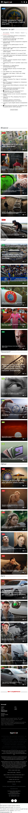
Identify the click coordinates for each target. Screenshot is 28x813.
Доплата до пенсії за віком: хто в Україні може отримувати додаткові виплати (13, 191)
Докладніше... (17, 807)
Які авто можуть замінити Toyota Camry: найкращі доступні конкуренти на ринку (14, 593)
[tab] (6, 32)
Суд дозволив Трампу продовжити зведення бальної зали (15, 42)
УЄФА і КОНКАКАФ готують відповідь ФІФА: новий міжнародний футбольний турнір (13, 303)
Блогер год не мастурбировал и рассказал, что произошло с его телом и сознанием (13, 393)
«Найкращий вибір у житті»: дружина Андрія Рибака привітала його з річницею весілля (13, 21)
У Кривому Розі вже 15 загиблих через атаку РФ (15, 63)
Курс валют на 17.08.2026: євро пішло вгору (12, 145)
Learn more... (17, 810)
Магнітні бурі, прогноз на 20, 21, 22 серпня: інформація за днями (12, 437)
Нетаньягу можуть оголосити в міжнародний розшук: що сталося (12, 100)
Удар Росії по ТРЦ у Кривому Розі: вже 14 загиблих (14, 97)
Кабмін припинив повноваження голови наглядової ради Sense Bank (13, 88)
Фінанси (2, 709)
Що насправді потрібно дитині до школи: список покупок (13, 169)
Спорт (2, 708)
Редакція (14, 784)
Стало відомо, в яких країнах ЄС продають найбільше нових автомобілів (12, 683)
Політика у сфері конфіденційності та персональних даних (14, 786)
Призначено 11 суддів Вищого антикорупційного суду (11, 66)
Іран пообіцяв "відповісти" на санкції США (14, 53)
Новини (2, 706)
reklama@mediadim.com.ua (14, 794)
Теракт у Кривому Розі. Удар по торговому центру (14, 79)
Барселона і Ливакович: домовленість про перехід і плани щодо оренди (14, 325)
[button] (2, 16)
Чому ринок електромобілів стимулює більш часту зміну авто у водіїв (14, 661)
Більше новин (14, 109)
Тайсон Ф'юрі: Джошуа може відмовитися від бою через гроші (13, 346)
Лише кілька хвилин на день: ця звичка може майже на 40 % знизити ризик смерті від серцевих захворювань (13, 367)
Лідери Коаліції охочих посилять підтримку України (15, 94)
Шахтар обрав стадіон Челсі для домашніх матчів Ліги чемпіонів (13, 256)
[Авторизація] (26, 2)
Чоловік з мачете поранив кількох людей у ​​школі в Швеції (15, 60)
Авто (15, 706)
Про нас (2, 715)
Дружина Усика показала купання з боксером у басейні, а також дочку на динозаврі (13, 571)
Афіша (15, 709)
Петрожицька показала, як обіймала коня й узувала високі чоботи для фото (15, 106)
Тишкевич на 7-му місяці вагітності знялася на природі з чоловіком (13, 91)
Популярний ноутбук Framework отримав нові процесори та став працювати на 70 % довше (12, 459)
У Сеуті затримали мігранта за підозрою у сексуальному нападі (14, 36)
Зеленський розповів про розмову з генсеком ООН (13, 77)
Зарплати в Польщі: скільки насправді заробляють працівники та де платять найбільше (13, 234)
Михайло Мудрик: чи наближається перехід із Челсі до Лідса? (14, 281)
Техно (15, 708)
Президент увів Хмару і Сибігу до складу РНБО (14, 74)
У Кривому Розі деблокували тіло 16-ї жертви (13, 45)
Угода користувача (14, 788)
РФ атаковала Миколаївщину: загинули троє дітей (15, 85)
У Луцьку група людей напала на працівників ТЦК (15, 103)
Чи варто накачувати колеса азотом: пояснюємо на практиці (14, 617)
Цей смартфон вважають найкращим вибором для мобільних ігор (14, 415)
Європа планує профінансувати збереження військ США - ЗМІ (15, 48)
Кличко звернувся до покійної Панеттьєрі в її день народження (13, 549)
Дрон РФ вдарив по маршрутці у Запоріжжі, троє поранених (15, 82)
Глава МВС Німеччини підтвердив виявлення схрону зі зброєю (15, 55)
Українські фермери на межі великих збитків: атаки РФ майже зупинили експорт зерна (14, 213)
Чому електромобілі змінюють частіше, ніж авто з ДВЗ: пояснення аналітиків (13, 639)
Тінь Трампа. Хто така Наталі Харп (12, 71)
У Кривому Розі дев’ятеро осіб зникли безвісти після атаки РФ (13, 39)
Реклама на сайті (4, 714)
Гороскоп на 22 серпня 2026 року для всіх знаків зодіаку (14, 51)
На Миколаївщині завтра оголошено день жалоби (14, 69)
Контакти (3, 713)
